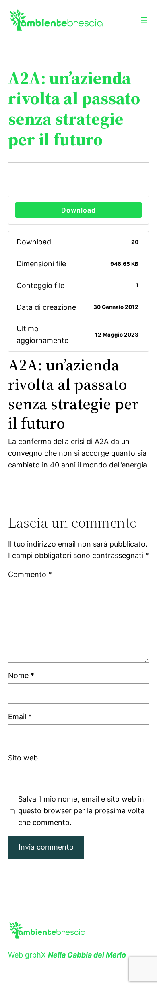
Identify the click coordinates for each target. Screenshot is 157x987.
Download (78, 210)
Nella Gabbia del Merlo (87, 955)
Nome (21, 675)
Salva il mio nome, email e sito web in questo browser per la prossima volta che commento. (81, 811)
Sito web (23, 757)
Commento (30, 574)
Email (20, 716)
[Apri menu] (144, 20)
